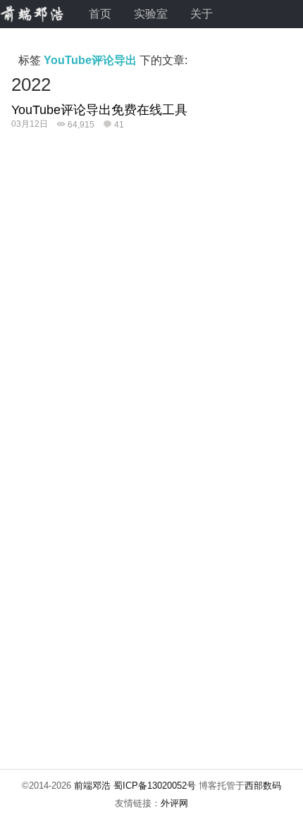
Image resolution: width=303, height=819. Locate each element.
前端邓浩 (92, 785)
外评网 (174, 803)
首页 (100, 14)
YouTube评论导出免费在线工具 (99, 110)
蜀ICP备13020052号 (154, 785)
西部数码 (263, 785)
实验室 (151, 14)
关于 (201, 14)
